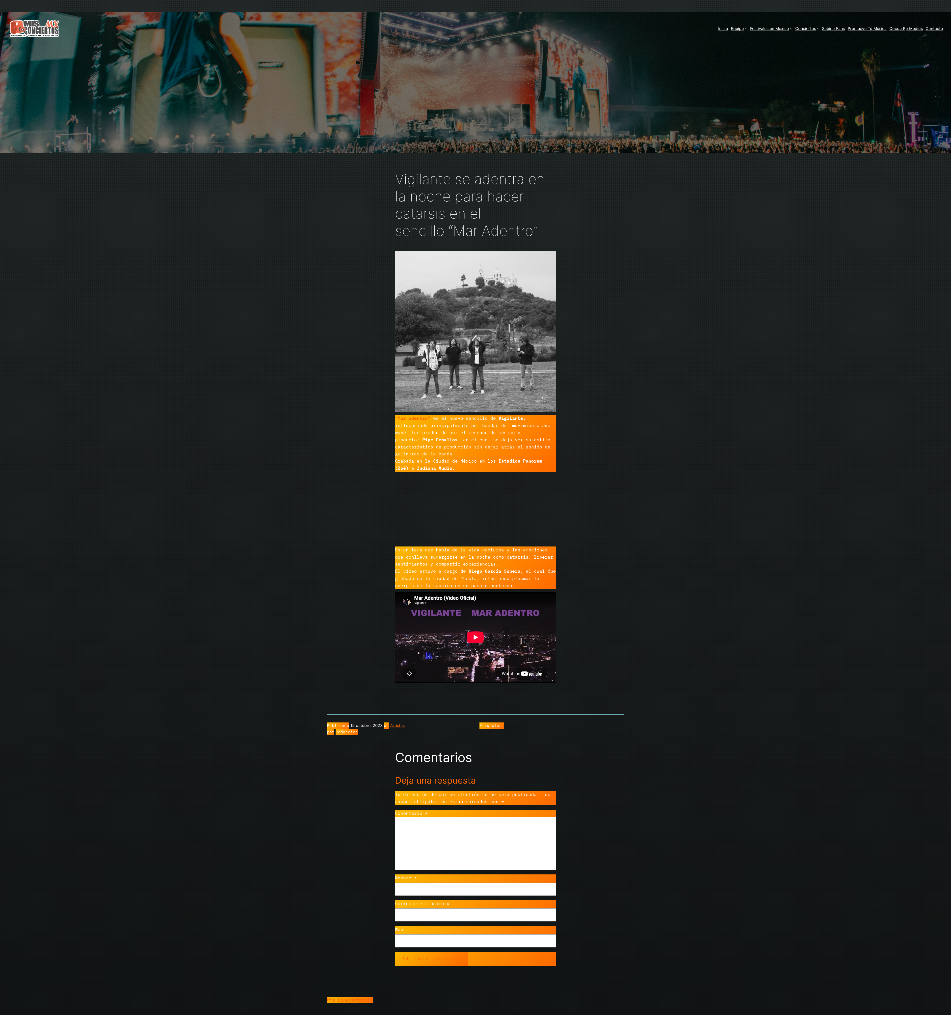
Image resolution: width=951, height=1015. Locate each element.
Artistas (397, 725)
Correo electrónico (422, 903)
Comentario (411, 813)
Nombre (406, 878)
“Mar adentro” (412, 418)
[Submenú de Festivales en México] (791, 28)
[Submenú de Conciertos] (818, 28)
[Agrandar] (549, 257)
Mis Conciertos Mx (350, 1000)
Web (399, 929)
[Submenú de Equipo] (746, 28)
